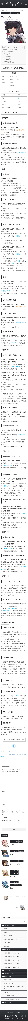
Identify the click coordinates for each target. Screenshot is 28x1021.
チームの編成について (9, 995)
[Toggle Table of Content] (22, 47)
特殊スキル (8, 58)
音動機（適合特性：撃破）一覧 (11, 956)
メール (4, 798)
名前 (3, 791)
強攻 (22, 754)
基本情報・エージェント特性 (10, 49)
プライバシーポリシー (9, 1012)
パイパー (12, 876)
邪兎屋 (5, 928)
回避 (7, 54)
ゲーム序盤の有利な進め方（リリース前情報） (14, 987)
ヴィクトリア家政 (7, 751)
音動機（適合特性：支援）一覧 (11, 963)
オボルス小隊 (7, 942)
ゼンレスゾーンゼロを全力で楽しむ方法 (13, 999)
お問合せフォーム (19, 1012)
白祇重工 (6, 932)
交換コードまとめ (8, 979)
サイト (3, 804)
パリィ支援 (18, 754)
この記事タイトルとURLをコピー (15, 739)
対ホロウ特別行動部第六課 (10, 939)
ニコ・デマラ (14, 844)
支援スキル (8, 56)
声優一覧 (6, 992)
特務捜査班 (6, 946)
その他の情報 (8, 976)
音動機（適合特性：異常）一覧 (11, 960)
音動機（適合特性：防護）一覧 (11, 967)
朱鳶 (11, 854)
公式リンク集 (8, 1002)
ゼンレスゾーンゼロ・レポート (14, 4)
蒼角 (11, 888)
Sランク (4, 754)
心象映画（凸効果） (10, 62)
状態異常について (9, 973)
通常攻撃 (8, 53)
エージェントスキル (8, 51)
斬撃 (25, 754)
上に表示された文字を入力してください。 (12, 820)
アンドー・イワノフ (16, 864)
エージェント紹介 (15, 751)
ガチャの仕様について (9, 983)
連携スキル (8, 59)
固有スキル (8, 61)
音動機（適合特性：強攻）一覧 (11, 953)
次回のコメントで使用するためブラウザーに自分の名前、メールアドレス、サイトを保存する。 (13, 812)
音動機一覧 (7, 949)
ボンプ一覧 (7, 970)
